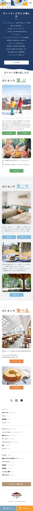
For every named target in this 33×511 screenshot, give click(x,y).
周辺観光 (8, 465)
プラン (5, 416)
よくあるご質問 (7, 471)
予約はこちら (24, 237)
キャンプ (16, 170)
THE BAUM (16, 387)
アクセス (6, 455)
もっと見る (16, 62)
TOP (3, 7)
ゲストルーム (9, 429)
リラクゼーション (10, 442)
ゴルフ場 (24, 133)
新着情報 (6, 419)
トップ (5, 409)
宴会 (6, 445)
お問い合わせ (8, 475)
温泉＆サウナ (16, 294)
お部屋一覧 (9, 237)
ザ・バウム (8, 438)
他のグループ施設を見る (16, 484)
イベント (6, 422)
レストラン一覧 (16, 361)
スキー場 (9, 133)
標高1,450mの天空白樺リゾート (13, 458)
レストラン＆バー (12, 432)
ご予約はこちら (26, 508)
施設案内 (7, 468)
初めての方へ (9, 508)
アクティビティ (8, 461)
